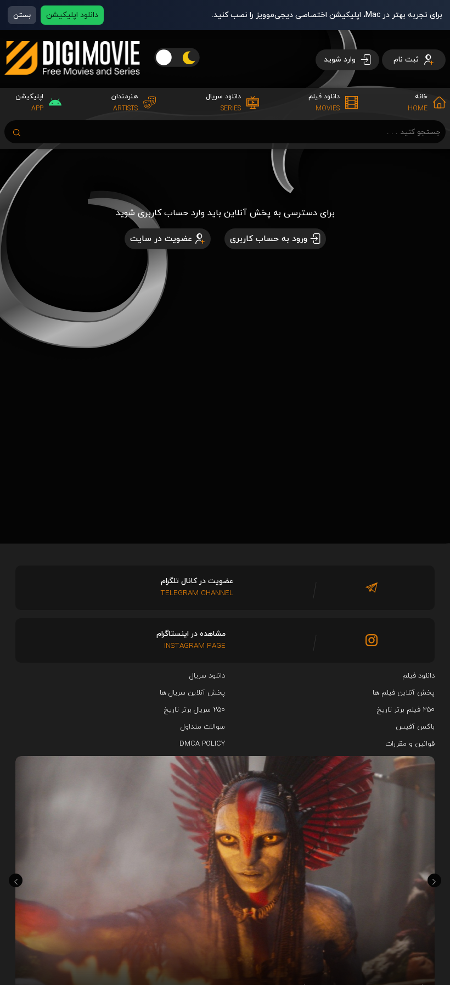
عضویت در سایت (161, 239)
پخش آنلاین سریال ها (192, 693)
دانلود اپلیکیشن (72, 15)
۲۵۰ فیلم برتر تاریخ (406, 710)
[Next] (434, 880)
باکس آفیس (415, 727)
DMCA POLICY (202, 744)
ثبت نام (407, 59)
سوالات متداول (203, 727)
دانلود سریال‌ (207, 676)
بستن (22, 15)
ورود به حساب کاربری (268, 239)
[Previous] (15, 880)
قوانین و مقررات (410, 744)
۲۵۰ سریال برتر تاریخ (194, 710)
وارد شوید (341, 59)
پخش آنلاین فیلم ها (404, 693)
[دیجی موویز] (72, 83)
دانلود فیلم (418, 676)
